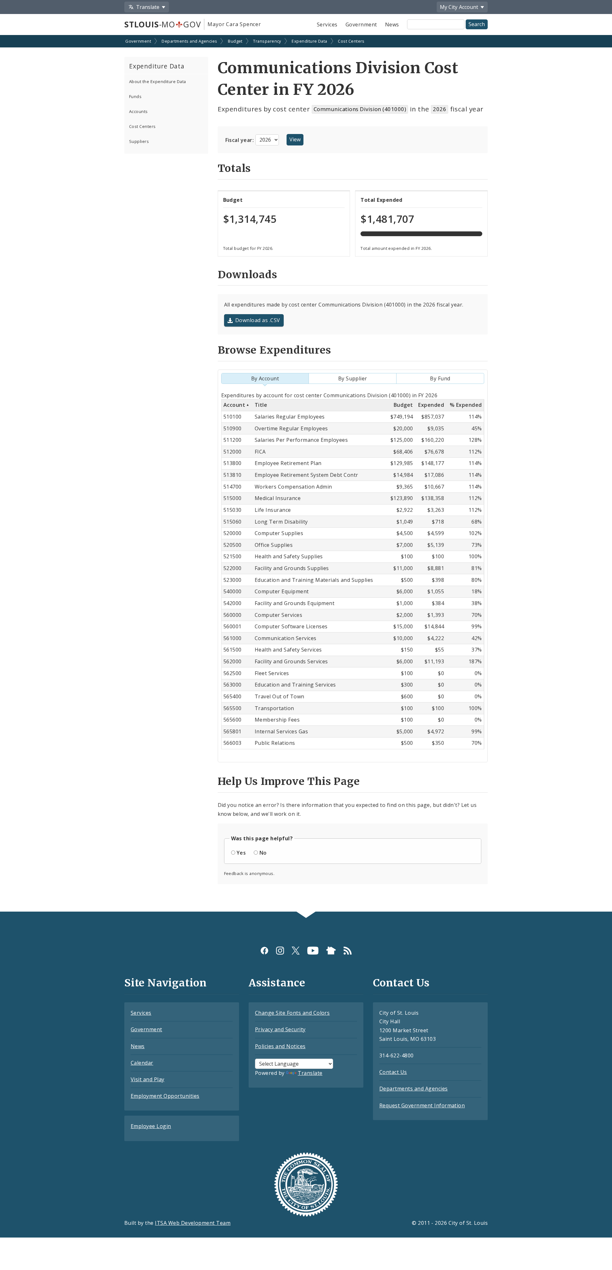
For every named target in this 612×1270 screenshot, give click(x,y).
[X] (296, 951)
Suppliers (139, 141)
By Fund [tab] (440, 378)
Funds (135, 96)
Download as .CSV (257, 320)
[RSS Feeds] (348, 951)
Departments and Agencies (189, 41)
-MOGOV (162, 24)
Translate (310, 1072)
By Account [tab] (265, 378)
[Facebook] (264, 951)
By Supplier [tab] (352, 378)
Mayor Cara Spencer (234, 24)
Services (327, 24)
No (263, 852)
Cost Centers (351, 41)
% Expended (466, 404)
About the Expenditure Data (157, 81)
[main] (306, 474)
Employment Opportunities (165, 1095)
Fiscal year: (240, 139)
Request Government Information (422, 1105)
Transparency (267, 41)
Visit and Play (147, 1079)
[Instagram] (280, 951)
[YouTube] (312, 951)
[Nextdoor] (331, 951)
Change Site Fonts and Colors (292, 1012)
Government (361, 24)
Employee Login (151, 1126)
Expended (431, 404)
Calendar (142, 1062)
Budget (235, 41)
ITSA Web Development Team (192, 1222)
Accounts (138, 111)
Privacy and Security (280, 1029)
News (392, 24)
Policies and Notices (280, 1046)
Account (234, 404)
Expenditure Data (309, 41)
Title (261, 404)
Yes (241, 852)
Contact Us (393, 1072)
